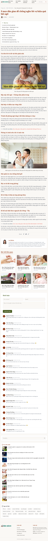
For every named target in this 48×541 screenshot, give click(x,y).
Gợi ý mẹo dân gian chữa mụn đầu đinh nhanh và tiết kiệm (27, 223)
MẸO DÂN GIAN (10, 2)
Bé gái (36, 513)
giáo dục (9, 513)
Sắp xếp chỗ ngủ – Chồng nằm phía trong (10, 27)
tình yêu (4, 513)
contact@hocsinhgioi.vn (40, 531)
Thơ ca (4, 508)
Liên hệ (18, 527)
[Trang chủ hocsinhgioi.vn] (4, 2)
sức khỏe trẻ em (37, 508)
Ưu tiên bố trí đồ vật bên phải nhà (8, 25)
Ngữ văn (39, 511)
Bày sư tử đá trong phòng (7, 37)
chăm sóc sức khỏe (6, 511)
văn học (9, 508)
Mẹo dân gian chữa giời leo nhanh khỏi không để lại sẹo (27, 129)
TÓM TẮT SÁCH (34, 2)
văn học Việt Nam (15, 508)
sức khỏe (30, 508)
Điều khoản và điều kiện (21, 531)
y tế (13, 511)
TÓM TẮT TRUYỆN (25, 2)
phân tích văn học (32, 511)
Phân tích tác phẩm (19, 511)
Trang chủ (3, 8)
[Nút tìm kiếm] (46, 1)
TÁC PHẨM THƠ (18, 2)
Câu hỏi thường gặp (21, 529)
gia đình (14, 513)
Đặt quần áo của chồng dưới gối (8, 35)
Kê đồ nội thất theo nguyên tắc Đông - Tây (10, 41)
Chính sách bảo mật (21, 535)
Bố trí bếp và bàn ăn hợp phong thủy (9, 39)
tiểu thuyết (42, 513)
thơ (26, 511)
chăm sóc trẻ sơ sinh (22, 513)
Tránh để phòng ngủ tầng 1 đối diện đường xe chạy (12, 31)
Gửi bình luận (7, 311)
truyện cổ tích (5, 516)
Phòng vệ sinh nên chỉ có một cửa (8, 33)
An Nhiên (11, 240)
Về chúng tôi (19, 533)
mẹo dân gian (23, 508)
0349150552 (39, 533)
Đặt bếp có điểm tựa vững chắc (8, 29)
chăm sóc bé (31, 513)
